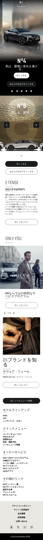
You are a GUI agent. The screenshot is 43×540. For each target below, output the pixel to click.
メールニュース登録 (11, 445)
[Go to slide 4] (26, 91)
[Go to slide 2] (17, 91)
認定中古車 (7, 490)
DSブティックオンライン (13, 487)
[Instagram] (31, 527)
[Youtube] (25, 527)
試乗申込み (7, 439)
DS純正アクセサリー (11, 460)
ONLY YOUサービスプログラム (15, 458)
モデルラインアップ (16, 410)
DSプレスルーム (10, 495)
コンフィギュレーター (12, 434)
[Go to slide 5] (31, 91)
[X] (18, 527)
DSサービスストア (11, 468)
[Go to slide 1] (12, 91)
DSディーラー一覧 (11, 484)
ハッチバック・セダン (12, 421)
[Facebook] (11, 527)
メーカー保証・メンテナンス (15, 463)
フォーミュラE (9, 492)
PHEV (5, 416)
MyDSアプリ (8, 471)
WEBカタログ (8, 437)
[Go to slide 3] (21, 91)
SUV (4, 418)
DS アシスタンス (10, 466)
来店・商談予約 (9, 442)
